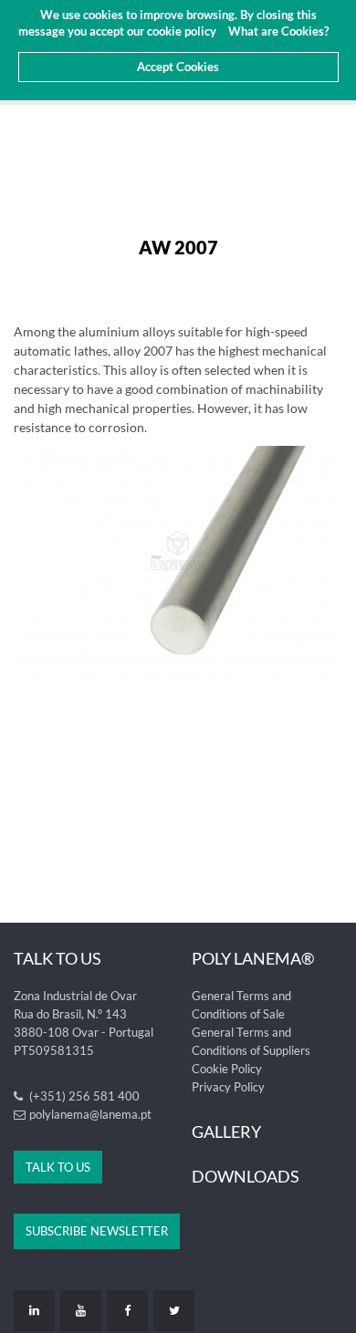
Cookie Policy (227, 1068)
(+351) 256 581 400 (83, 1096)
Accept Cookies (178, 66)
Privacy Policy (228, 1087)
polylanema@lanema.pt (90, 1114)
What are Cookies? (278, 31)
